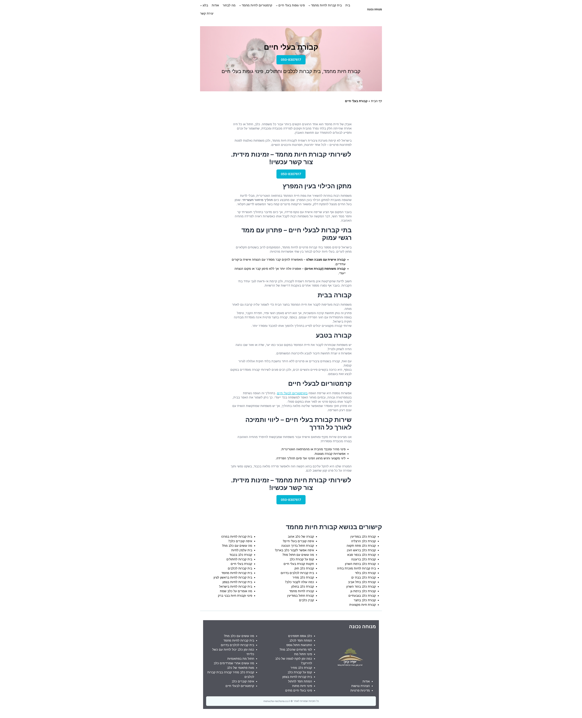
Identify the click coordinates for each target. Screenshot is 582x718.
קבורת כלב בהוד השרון (361, 586)
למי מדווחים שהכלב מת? (295, 649)
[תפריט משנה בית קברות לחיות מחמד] (309, 5)
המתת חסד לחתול (300, 681)
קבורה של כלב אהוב (301, 536)
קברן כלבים (306, 600)
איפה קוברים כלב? (240, 541)
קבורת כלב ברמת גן (363, 591)
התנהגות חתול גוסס (299, 645)
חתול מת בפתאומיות (240, 658)
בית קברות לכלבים (240, 568)
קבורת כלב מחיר (303, 577)
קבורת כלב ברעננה (363, 559)
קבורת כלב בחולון (302, 586)
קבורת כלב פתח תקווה (361, 545)
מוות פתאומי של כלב (240, 668)
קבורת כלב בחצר (365, 600)
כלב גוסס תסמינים (300, 636)
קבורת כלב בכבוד (240, 555)
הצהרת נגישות (360, 686)
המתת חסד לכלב (300, 640)
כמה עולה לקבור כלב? (299, 582)
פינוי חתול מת (303, 654)
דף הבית (376, 101)
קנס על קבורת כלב (302, 559)
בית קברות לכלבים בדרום (297, 573)
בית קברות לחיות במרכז (236, 536)
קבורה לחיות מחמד (301, 591)
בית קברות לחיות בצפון (237, 582)
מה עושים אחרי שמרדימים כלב (234, 663)
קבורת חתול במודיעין (300, 595)
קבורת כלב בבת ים (363, 577)
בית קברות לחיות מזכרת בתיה (356, 568)
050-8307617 (291, 59)
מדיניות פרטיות (360, 690)
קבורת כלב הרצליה (363, 541)
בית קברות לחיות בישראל (235, 586)
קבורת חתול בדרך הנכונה (297, 545)
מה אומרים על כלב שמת (236, 591)
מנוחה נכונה (374, 9)
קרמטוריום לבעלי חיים (240, 686)
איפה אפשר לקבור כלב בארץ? (294, 550)
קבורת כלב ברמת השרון (360, 564)
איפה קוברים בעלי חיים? (298, 541)
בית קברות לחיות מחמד (236, 573)
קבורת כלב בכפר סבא (361, 555)
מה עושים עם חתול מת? (298, 555)
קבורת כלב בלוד (365, 573)
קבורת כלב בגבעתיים (362, 595)
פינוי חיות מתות (302, 686)
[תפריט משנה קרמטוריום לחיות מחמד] (240, 5)
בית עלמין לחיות (241, 550)
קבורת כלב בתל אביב (362, 582)
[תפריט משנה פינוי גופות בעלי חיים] (277, 5)
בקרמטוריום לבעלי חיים (292, 393)
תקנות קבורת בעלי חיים (299, 564)
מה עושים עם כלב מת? (237, 545)
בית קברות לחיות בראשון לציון (233, 577)
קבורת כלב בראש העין (361, 550)
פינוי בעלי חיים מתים (298, 690)
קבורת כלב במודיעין (363, 536)
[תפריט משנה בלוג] (201, 5)
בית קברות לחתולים (239, 559)
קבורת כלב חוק (304, 568)
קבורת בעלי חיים (241, 564)
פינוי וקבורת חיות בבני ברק (235, 595)
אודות (366, 681)
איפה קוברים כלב (243, 681)
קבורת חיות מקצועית (362, 605)
